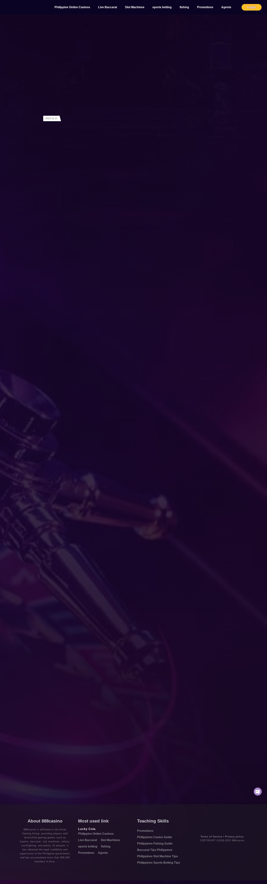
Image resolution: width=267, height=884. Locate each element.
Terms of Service (211, 836)
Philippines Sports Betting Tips (158, 862)
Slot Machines (134, 7)
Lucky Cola (87, 829)
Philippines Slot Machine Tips (157, 856)
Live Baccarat (107, 7)
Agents (226, 7)
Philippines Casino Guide (154, 837)
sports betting (162, 7)
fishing (184, 7)
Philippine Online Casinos (72, 7)
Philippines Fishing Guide (155, 843)
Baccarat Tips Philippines (154, 849)
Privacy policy (234, 836)
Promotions (205, 7)
